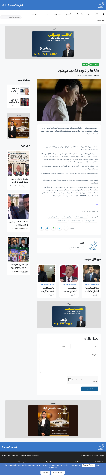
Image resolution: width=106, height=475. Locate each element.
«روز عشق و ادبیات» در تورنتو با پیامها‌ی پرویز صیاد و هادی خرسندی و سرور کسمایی (19, 266)
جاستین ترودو (53, 217)
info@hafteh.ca (30, 455)
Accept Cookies (57, 473)
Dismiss (45, 473)
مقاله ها (80, 14)
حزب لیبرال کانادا (81, 217)
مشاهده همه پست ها (76, 248)
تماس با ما (95, 455)
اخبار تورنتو (24, 186)
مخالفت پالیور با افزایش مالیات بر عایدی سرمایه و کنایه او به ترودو (92, 290)
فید (9, 455)
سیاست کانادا (62, 221)
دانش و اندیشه (21, 462)
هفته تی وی (57, 14)
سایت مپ (15, 455)
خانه (96, 14)
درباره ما (46, 14)
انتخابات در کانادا (91, 221)
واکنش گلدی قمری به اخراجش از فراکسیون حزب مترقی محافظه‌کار (46, 290)
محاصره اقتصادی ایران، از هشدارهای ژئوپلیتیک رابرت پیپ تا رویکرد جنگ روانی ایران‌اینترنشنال (18, 223)
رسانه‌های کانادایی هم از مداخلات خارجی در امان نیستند (69, 290)
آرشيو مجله (35, 14)
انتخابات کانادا (76, 221)
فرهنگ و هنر (15, 271)
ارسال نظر (90, 389)
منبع (97, 204)
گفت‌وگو (68, 14)
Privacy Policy (88, 465)
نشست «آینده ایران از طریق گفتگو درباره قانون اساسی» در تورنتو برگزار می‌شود (18, 180)
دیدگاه (16, 229)
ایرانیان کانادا (67, 217)
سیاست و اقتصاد (17, 186)
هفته (94, 75)
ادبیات (19, 271)
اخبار (89, 14)
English (4, 455)
